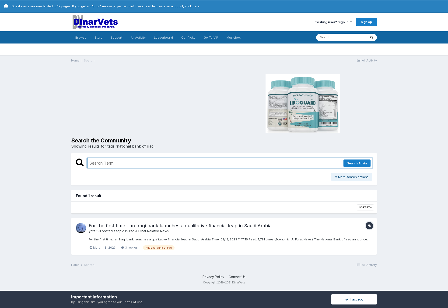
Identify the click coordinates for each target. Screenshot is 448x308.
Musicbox (234, 37)
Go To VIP (211, 37)
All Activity (138, 37)
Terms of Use (133, 302)
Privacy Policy (213, 277)
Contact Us (237, 277)
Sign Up (366, 22)
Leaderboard (163, 37)
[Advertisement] (147, 103)
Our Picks (188, 37)
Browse (80, 37)
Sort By (364, 207)
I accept (356, 299)
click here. (192, 6)
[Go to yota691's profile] (81, 228)
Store (98, 37)
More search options (352, 177)
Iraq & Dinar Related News (149, 231)
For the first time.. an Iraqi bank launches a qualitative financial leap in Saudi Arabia (180, 225)
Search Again (357, 163)
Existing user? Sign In (332, 22)
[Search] (372, 37)
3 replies (131, 247)
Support (116, 37)
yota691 (95, 231)
